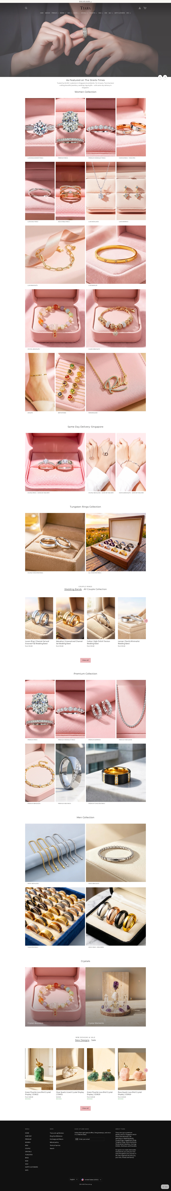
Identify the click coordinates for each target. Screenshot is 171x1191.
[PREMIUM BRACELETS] (40, 773)
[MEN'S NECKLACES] (55, 853)
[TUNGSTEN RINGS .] (55, 916)
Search (52, 1148)
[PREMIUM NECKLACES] (131, 709)
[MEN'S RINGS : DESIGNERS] (116, 916)
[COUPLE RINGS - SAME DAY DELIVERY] (55, 462)
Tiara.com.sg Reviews (57, 1133)
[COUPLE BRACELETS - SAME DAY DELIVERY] (131, 462)
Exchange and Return (56, 1139)
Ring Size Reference (56, 1136)
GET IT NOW (90, 69)
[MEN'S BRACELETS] (116, 853)
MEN (69, 13)
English (72, 1179)
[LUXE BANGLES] (116, 255)
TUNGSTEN (93, 13)
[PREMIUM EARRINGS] (100, 709)
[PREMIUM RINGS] (70, 127)
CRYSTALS (83, 13)
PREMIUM (54, 13)
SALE (110, 13)
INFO (127, 13)
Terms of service (55, 1145)
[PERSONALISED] (116, 382)
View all (85, 660)
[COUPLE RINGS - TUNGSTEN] (131, 127)
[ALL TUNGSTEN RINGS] (116, 542)
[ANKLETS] (40, 382)
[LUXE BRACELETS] (55, 255)
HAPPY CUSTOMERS (119, 13)
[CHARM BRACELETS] (116, 318)
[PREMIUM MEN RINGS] (70, 773)
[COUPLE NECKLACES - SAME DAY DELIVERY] (100, 462)
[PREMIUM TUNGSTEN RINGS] (116, 773)
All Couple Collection (95, 589)
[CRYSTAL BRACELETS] (55, 318)
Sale (93, 1040)
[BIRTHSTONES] (70, 382)
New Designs (82, 1040)
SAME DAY (47, 13)
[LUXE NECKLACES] (100, 191)
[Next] (165, 77)
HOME (41, 13)
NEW (106, 13)
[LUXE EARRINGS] (131, 191)
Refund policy (54, 1142)
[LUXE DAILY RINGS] (40, 191)
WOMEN (62, 13)
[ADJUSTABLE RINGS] (70, 191)
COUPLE (75, 13)
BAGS (100, 13)
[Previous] (160, 77)
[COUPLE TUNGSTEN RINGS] (55, 542)
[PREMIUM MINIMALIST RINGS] (100, 127)
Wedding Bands (73, 589)
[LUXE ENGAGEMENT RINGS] (40, 127)
